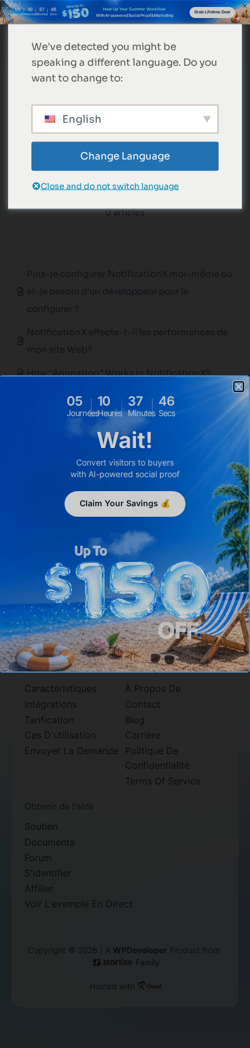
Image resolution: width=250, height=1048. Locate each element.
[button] (238, 386)
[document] (125, 524)
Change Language (125, 156)
